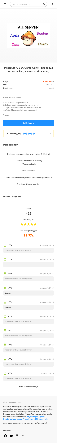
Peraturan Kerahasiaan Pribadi (15, 419)
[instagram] (17, 435)
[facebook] (5, 435)
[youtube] (11, 435)
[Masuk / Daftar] (52, 4)
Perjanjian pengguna (35, 416)
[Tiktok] (22, 435)
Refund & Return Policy (38, 419)
